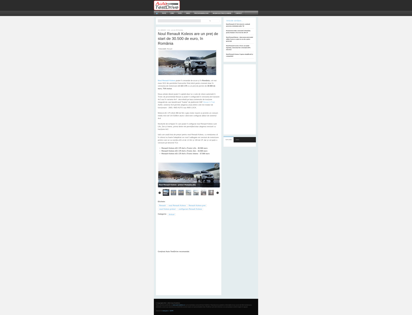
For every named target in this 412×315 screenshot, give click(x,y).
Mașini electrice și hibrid (222, 13)
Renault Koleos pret (197, 206)
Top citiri (228, 139)
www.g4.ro (165, 311)
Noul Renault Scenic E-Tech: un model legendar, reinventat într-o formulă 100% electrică (238, 47)
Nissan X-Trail (209, 102)
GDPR (171, 311)
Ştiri (172, 13)
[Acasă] (167, 5)
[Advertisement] (219, 5)
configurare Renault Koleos (190, 209)
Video (188, 13)
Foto (180, 13)
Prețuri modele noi (201, 13)
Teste (164, 13)
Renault (162, 206)
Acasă (157, 13)
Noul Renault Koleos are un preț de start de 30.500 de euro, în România (188, 38)
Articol (171, 214)
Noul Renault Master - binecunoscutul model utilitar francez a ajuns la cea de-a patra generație (239, 39)
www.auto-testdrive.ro (179, 305)
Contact (239, 13)
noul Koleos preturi (167, 209)
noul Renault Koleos (177, 206)
